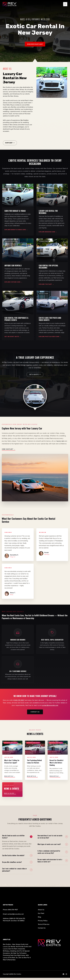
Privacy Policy (42, 921)
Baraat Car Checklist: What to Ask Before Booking (57, 762)
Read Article (9, 776)
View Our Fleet (8, 449)
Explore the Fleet (46, 284)
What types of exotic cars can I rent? (49, 844)
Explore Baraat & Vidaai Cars (16, 229)
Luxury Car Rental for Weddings (48, 211)
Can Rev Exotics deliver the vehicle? (13, 855)
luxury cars (60, 441)
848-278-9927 (19, 700)
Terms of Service (43, 924)
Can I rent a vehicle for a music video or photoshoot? (14, 870)
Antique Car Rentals (13, 265)
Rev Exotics (24, 120)
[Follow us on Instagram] (66, 974)
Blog (39, 917)
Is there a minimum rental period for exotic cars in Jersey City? (49, 852)
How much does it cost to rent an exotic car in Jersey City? (50, 836)
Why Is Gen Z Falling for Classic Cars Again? (11, 761)
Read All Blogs (10, 793)
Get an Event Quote (12, 336)
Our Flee (41, 913)
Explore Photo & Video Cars (50, 336)
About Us (41, 910)
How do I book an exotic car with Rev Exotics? (13, 836)
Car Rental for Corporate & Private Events (16, 318)
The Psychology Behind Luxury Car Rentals (34, 761)
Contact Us (35, 712)
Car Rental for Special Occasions (48, 266)
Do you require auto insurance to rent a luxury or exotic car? (50, 860)
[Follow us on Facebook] (63, 974)
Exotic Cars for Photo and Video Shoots (50, 318)
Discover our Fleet (35, 44)
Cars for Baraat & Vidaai (15, 210)
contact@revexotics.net (50, 705)
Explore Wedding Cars (48, 232)
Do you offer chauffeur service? (12, 862)
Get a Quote (35, 374)
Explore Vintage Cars (13, 282)
